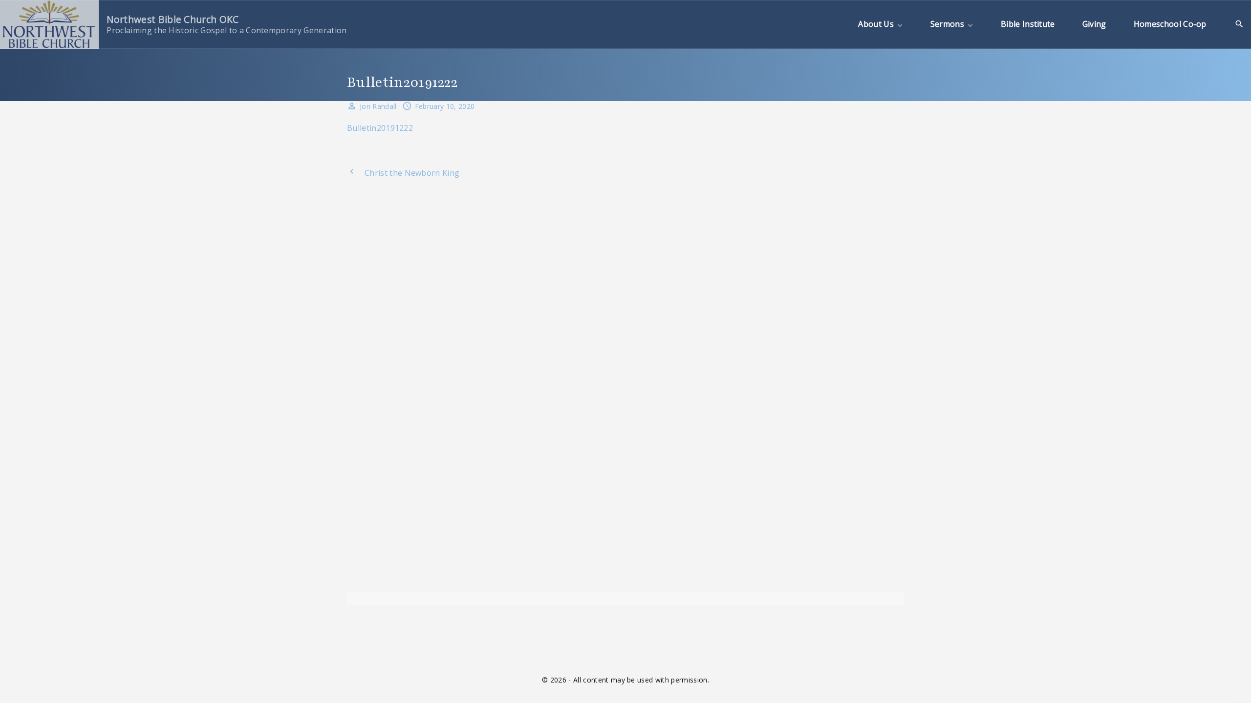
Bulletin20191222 (380, 128)
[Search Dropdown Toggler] (1239, 24)
